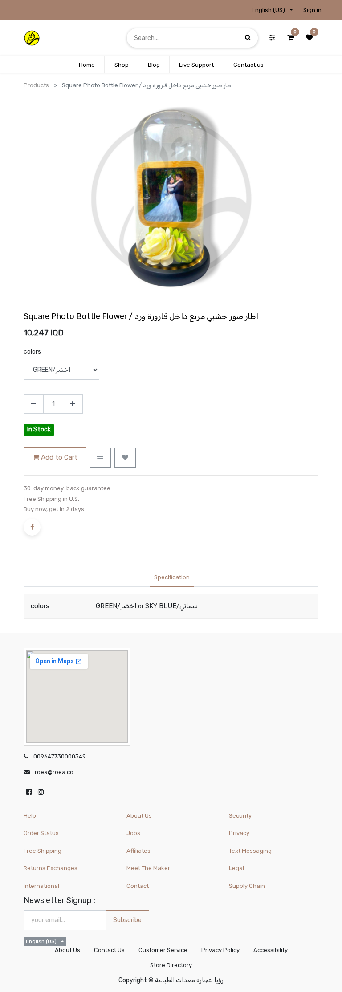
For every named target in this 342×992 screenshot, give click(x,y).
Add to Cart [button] (58, 457)
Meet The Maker (148, 868)
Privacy (239, 833)
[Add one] (73, 404)
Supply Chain (247, 886)
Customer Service (162, 950)
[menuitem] (87, 65)
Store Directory (171, 965)
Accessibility (270, 950)
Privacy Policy (220, 950)
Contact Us (109, 950)
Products (36, 85)
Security (240, 815)
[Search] (248, 37)
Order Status (41, 833)
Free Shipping (42, 850)
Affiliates (138, 850)
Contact (137, 886)
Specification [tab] (172, 577)
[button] (100, 458)
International (41, 886)
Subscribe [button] (127, 920)
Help (30, 815)
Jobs (133, 833)
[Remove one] (34, 404)
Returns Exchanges (50, 868)
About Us (139, 815)
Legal (236, 868)
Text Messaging (250, 850)
